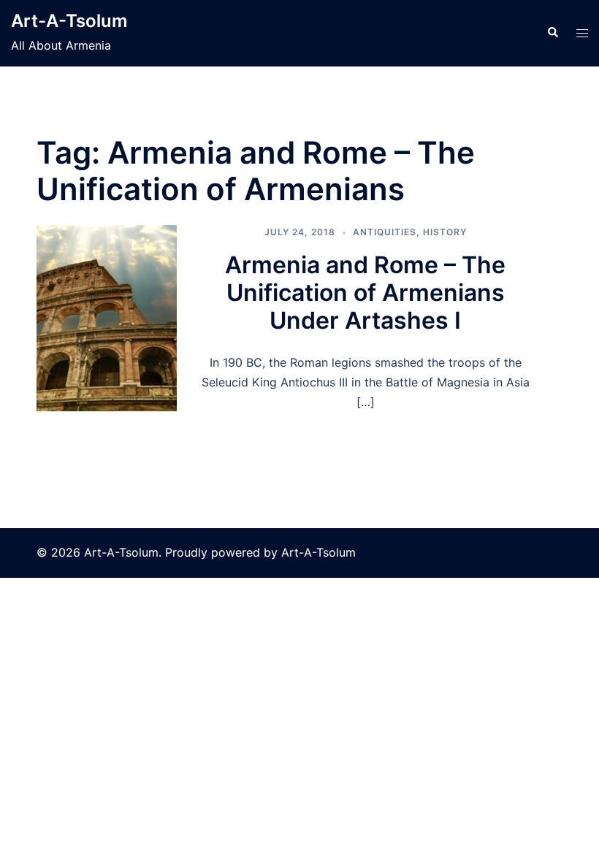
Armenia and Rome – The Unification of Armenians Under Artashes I (365, 293)
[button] (552, 33)
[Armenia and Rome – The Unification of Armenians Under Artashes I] (107, 318)
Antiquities (384, 231)
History (445, 231)
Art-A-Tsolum (69, 20)
